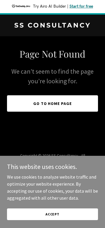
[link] (52, 26)
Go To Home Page (52, 103)
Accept (53, 214)
